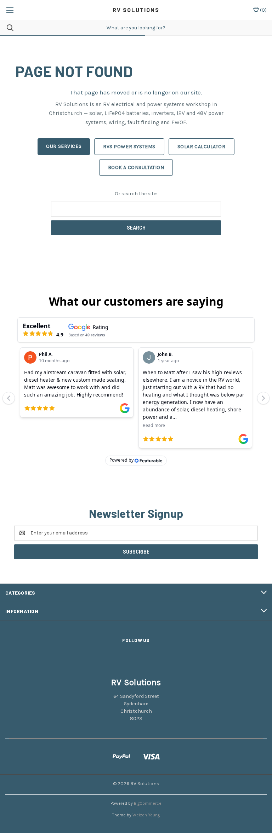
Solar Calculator (201, 147)
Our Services (63, 146)
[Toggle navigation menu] (9, 10)
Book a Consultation (136, 167)
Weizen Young (146, 814)
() (263, 10)
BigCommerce (148, 803)
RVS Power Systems (129, 147)
